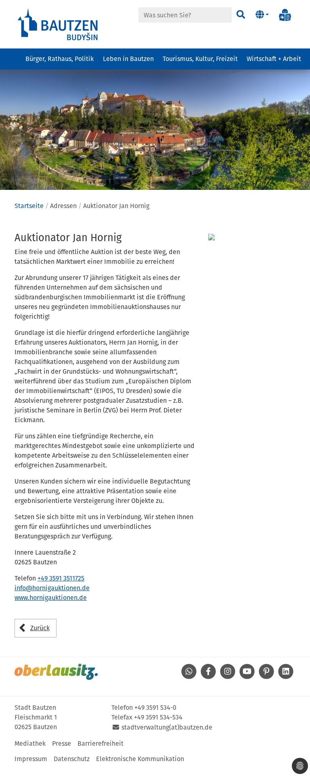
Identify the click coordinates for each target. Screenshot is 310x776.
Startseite (29, 206)
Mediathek (30, 743)
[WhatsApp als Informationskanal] (189, 676)
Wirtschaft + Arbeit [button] (274, 59)
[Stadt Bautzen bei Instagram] (227, 676)
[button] (262, 14)
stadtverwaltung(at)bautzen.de (166, 727)
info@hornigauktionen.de (52, 588)
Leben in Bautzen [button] (128, 59)
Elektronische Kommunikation (140, 759)
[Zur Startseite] (58, 23)
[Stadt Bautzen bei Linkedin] (285, 676)
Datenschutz (72, 759)
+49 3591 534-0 (155, 707)
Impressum (31, 759)
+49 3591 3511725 (61, 578)
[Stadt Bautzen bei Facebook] (208, 676)
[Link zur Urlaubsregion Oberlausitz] (56, 672)
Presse (61, 743)
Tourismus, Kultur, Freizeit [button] (200, 59)
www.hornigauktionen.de (51, 597)
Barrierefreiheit (101, 743)
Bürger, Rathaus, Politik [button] (59, 59)
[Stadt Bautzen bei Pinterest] (266, 676)
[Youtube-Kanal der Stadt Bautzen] (247, 676)
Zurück (40, 628)
